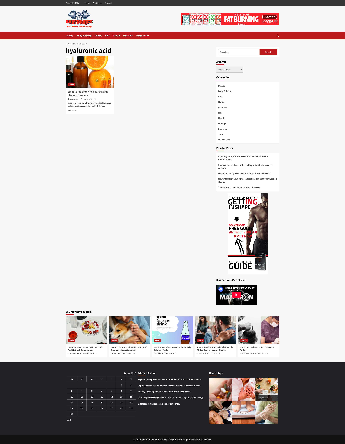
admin (115, 353)
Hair (107, 35)
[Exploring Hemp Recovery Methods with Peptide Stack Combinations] (86, 330)
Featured (222, 107)
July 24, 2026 (168, 353)
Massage (222, 123)
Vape (220, 134)
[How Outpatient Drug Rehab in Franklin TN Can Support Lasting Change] (215, 330)
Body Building (84, 35)
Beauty (69, 35)
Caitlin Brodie (247, 353)
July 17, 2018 (87, 99)
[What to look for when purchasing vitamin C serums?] (90, 72)
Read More (72, 110)
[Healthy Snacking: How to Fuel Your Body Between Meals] (172, 330)
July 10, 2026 (259, 353)
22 (121, 402)
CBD (220, 96)
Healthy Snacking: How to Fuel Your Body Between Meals (244, 173)
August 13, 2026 (126, 353)
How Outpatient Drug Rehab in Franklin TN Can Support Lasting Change (247, 180)
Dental (98, 35)
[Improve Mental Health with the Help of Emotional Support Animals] (129, 330)
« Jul (69, 420)
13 (102, 396)
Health (116, 35)
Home (87, 3)
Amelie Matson (75, 99)
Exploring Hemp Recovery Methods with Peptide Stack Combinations (243, 158)
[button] (277, 35)
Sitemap (108, 3)
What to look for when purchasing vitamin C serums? (88, 93)
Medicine (128, 35)
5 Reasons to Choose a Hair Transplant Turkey (239, 187)
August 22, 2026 (87, 353)
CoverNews (192, 439)
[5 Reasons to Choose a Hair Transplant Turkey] (258, 330)
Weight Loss (142, 35)
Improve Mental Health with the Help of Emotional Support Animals (245, 166)
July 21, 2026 (211, 353)
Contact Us (97, 3)
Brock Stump (74, 353)
